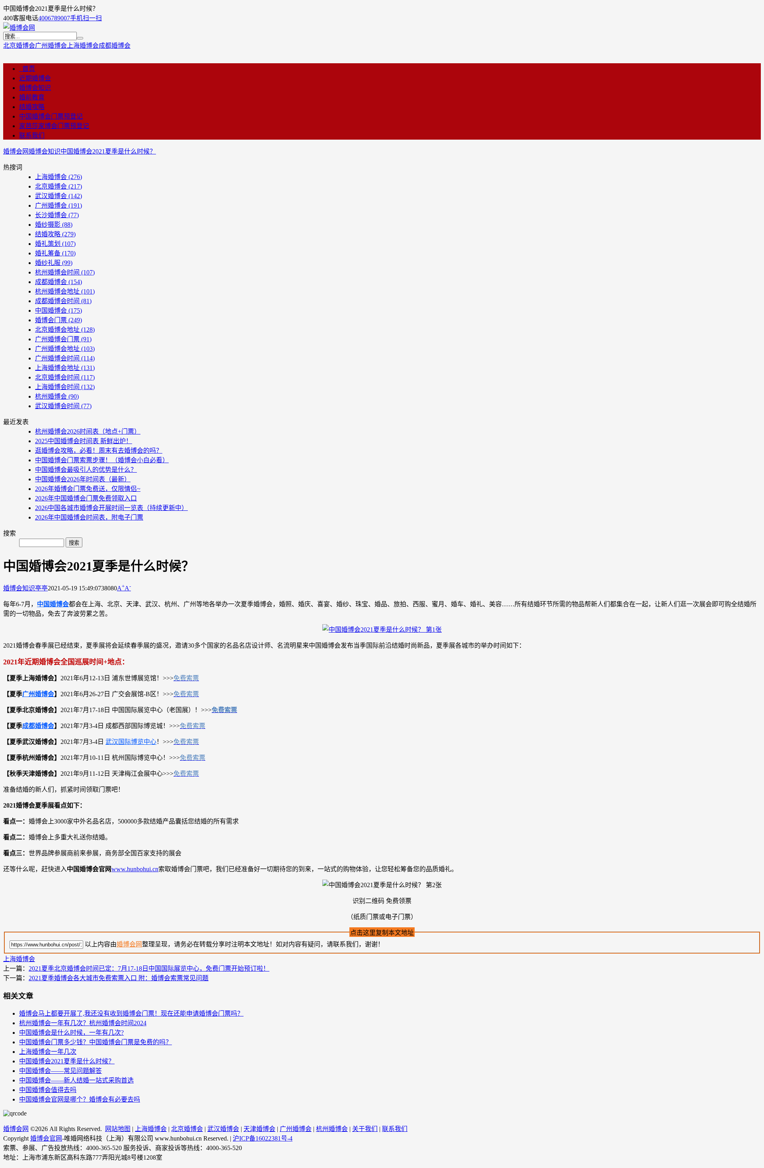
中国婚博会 (58, 310)
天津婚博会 (259, 1128)
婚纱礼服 (53, 262)
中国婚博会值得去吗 (47, 1089)
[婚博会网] (19, 27)
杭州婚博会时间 (65, 272)
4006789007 (54, 18)
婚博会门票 (58, 320)
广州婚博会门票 (63, 339)
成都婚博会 (115, 45)
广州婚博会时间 (65, 358)
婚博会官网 (46, 1138)
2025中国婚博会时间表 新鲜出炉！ (83, 441)
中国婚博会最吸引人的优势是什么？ (86, 469)
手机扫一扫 (86, 18)
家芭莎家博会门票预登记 (54, 126)
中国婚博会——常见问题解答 (60, 1070)
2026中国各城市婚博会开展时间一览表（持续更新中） (111, 507)
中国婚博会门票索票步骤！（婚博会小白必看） (102, 460)
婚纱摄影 (53, 224)
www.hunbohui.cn (134, 869)
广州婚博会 (51, 45)
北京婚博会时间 (65, 377)
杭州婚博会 (57, 396)
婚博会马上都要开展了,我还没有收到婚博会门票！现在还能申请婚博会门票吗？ (131, 1013)
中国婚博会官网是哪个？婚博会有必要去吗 (79, 1099)
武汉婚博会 (58, 196)
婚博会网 (16, 151)
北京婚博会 (19, 45)
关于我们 (365, 1128)
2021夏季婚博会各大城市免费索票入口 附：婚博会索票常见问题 (119, 978)
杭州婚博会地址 (65, 291)
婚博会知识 (35, 87)
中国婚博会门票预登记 (51, 116)
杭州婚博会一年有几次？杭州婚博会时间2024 (82, 1023)
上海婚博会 (83, 45)
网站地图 (118, 1128)
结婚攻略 (32, 106)
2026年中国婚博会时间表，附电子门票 (89, 517)
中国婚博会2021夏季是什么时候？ (108, 151)
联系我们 (32, 135)
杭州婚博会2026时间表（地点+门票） (87, 431)
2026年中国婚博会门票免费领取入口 (86, 498)
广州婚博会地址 (65, 348)
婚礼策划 (55, 243)
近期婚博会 (35, 78)
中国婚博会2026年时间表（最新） (83, 479)
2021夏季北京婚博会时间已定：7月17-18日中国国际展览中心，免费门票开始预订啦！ (149, 968)
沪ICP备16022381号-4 (262, 1138)
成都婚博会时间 (63, 301)
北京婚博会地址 (65, 329)
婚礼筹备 (55, 253)
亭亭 (41, 588)
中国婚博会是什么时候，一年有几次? (71, 1032)
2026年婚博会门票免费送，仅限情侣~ (87, 488)
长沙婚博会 (57, 215)
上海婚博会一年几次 (47, 1051)
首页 (27, 68)
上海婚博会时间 (65, 386)
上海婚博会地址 (65, 367)
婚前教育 (32, 97)
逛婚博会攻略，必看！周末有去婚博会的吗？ (98, 450)
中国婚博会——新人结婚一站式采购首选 (76, 1080)
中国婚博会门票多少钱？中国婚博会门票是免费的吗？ (95, 1042)
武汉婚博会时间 (63, 406)
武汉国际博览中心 (130, 741)
